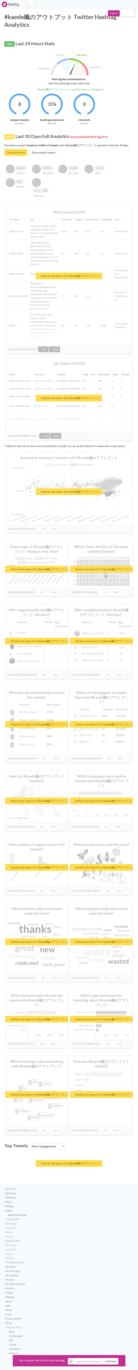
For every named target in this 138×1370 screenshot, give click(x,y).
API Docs (10, 1279)
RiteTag (9, 1206)
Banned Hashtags (16, 1214)
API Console (11, 1275)
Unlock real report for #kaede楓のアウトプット (70, 276)
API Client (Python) (15, 1284)
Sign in (113, 13)
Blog (11, 1331)
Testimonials (15, 1336)
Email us (13, 1353)
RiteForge (10, 1193)
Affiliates (10, 1297)
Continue (110, 1361)
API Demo (10, 1266)
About (8, 1301)
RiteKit (8, 1210)
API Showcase (12, 1271)
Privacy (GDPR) (13, 1318)
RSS (10, 1340)
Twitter (12, 1344)
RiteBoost (10, 1197)
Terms (8, 1323)
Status (8, 1310)
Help (7, 1305)
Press (8, 1314)
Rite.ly (8, 1202)
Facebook (14, 1349)
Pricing (9, 1292)
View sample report (44, 152)
